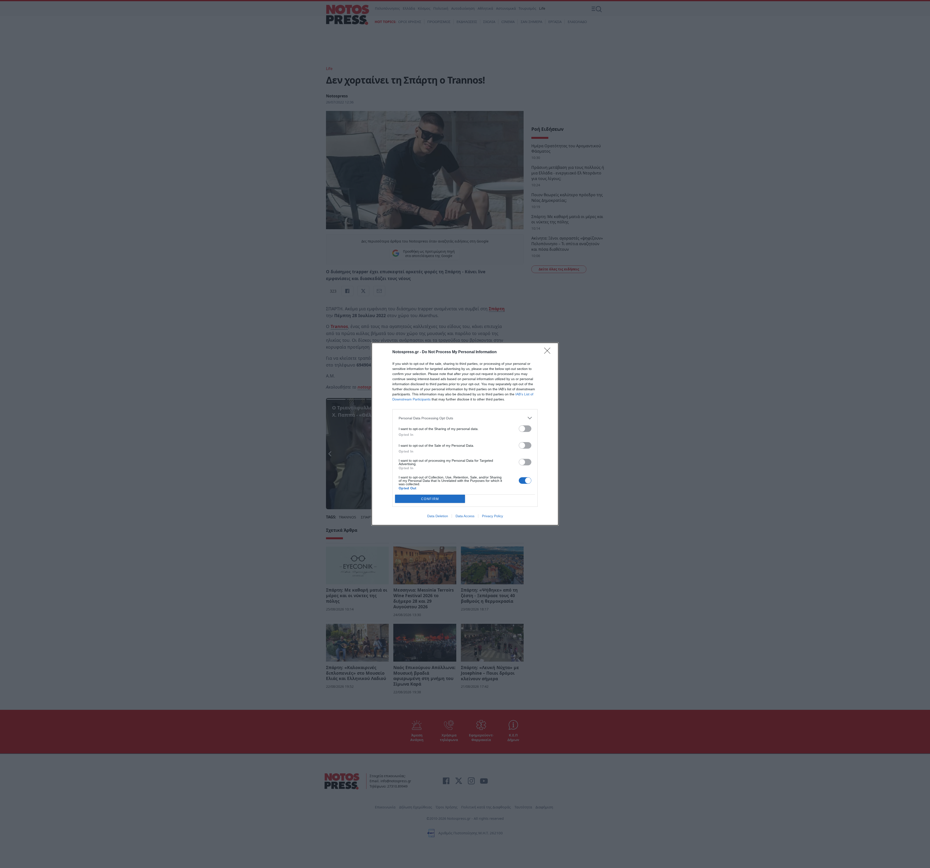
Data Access (465, 516)
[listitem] (465, 418)
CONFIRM (430, 499)
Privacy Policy (492, 516)
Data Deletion (437, 516)
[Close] (548, 352)
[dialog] (465, 434)
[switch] (525, 428)
